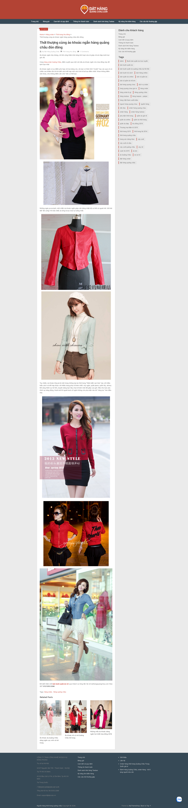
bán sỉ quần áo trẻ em (127, 80)
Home (42, 34)
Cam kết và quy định (61, 21)
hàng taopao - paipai (139, 96)
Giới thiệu (123, 757)
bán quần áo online (126, 77)
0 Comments (84, 51)
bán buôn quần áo (126, 65)
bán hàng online (141, 73)
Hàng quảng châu (59, 692)
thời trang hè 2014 (140, 131)
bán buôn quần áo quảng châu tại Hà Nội (134, 69)
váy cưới (141, 139)
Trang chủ (35, 21)
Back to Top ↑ (146, 806)
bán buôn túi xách (126, 73)
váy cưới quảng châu (127, 147)
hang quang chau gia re (128, 88)
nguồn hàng (145, 104)
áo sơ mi (137, 155)
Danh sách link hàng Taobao (103, 21)
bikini (122, 61)
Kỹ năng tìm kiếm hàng (127, 21)
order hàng (124, 112)
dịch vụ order (143, 84)
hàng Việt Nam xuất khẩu (129, 100)
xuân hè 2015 (125, 151)
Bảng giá (46, 21)
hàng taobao (124, 96)
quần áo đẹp (124, 123)
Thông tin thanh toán (81, 21)
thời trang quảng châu (128, 135)
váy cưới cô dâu (125, 143)
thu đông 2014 (137, 123)
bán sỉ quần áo (142, 77)
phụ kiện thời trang (126, 116)
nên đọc (123, 108)
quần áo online (125, 120)
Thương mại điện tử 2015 (129, 127)
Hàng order (50, 34)
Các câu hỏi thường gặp (148, 21)
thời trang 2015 (125, 131)
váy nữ (140, 147)
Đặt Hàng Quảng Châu (51, 51)
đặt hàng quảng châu (127, 162)
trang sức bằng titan (127, 139)
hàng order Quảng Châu (52, 62)
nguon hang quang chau (128, 104)
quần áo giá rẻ (142, 116)
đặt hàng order (125, 159)
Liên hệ (122, 760)
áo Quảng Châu (125, 155)
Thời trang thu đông (63, 34)
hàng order (48, 692)
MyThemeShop (134, 806)
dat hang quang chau (127, 84)
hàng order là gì (125, 92)
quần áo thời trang (140, 120)
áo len (135, 151)
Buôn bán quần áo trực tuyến (137, 61)
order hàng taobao (137, 112)
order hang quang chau (137, 108)
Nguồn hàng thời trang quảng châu (49, 806)
